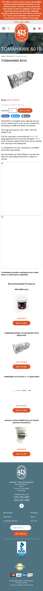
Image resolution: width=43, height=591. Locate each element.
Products (34, 512)
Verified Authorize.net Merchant (20, 567)
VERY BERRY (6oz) (21, 289)
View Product (21, 304)
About (33, 517)
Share (6, 116)
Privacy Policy (28, 585)
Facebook (21, 506)
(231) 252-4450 (21, 22)
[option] (21, 79)
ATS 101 (34, 521)
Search (8, 28)
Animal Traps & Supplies (21, 33)
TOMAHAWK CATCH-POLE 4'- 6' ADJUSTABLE (21, 377)
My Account (7, 512)
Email (27, 116)
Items (39, 28)
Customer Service (10, 521)
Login (34, 28)
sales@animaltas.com (21, 494)
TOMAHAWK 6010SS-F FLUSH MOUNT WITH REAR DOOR (21, 334)
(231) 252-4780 (21, 500)
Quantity (4, 110)
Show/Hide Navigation (3, 28)
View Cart (7, 517)
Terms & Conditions (16, 585)
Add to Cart (21, 323)
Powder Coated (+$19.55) (13, 105)
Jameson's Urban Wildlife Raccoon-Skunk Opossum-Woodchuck (22, 421)
